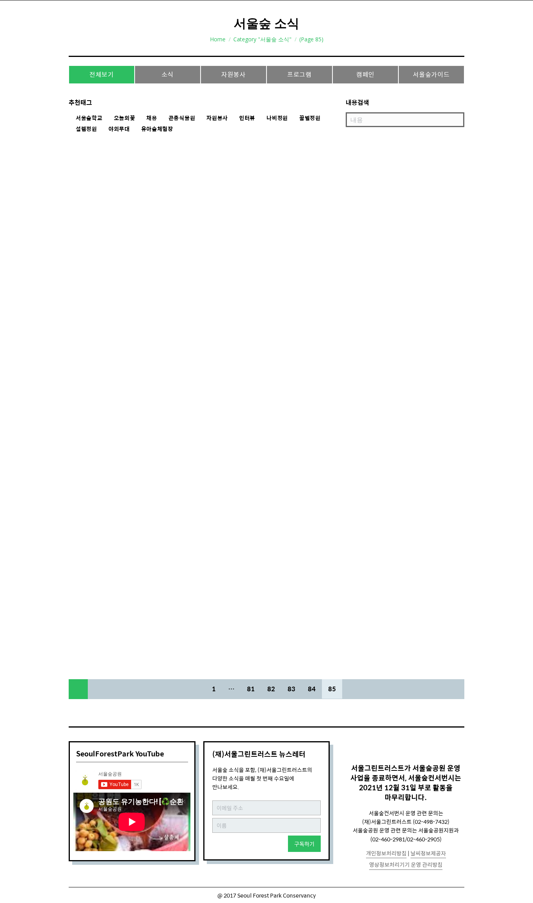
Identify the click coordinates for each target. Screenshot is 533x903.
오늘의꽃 (124, 118)
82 (271, 689)
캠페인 (365, 74)
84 (312, 689)
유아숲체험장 (157, 129)
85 (332, 689)
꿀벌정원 (310, 118)
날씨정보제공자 (428, 853)
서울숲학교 (89, 118)
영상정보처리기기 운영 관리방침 (405, 864)
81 (251, 689)
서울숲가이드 (431, 74)
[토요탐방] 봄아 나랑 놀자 (123, 171)
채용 (151, 118)
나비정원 (277, 118)
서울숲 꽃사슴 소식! (112, 623)
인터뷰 (247, 118)
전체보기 (101, 74)
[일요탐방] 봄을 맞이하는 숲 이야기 (139, 216)
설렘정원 (86, 129)
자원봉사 (233, 74)
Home (218, 39)
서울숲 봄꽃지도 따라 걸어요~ (130, 392)
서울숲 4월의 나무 (109, 569)
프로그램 (299, 74)
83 (291, 689)
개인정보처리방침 (386, 853)
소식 (168, 74)
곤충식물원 (182, 118)
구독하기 (304, 843)
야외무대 (119, 129)
